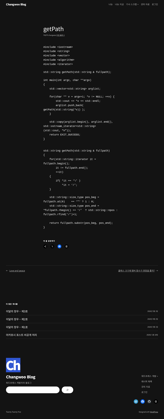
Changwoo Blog (16, 4)
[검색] (67, 390)
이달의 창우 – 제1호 (17, 327)
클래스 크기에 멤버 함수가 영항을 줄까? (136, 270)
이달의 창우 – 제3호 (17, 311)
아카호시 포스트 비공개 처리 (21, 334)
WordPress (154, 412)
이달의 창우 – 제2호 (17, 319)
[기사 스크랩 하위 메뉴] (138, 4)
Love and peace (17, 270)
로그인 (155, 4)
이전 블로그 (60, 35)
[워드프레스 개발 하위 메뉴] (157, 376)
